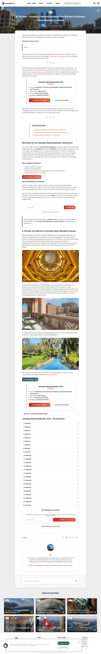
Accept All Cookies (63, 643)
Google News (84, 646)
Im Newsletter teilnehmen (62, 100)
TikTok (84, 645)
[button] (5, 645)
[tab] (50, 413)
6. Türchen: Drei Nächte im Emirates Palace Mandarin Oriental (50, 132)
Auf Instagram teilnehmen (39, 100)
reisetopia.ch (10, 3)
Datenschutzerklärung (54, 212)
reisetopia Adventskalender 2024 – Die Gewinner (46, 135)
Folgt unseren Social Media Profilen (59, 56)
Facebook (84, 641)
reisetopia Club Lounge (43, 565)
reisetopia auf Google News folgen (50, 526)
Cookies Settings (63, 647)
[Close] (78, 642)
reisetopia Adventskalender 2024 (36, 72)
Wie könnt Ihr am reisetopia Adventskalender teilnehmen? (49, 130)
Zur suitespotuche (28, 379)
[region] (44, 645)
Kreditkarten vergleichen (72, 3)
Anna (49, 26)
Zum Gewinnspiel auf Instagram (31, 177)
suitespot (50, 375)
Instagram (38, 167)
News (29, 3)
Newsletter (85, 639)
